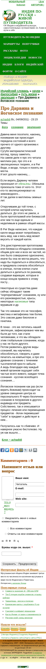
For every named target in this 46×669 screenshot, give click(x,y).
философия (9, 94)
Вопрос (14, 629)
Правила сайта (17, 638)
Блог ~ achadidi (12, 439)
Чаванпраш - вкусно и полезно (19, 601)
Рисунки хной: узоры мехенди (19, 618)
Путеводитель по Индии (21, 37)
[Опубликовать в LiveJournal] (26, 450)
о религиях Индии (18, 583)
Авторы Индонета (9, 634)
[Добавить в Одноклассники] (12, 450)
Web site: (21, 498)
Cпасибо (5, 629)
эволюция (7, 97)
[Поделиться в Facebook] (2, 450)
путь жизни (29, 94)
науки (36, 90)
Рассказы (10, 50)
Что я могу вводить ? (9, 507)
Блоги (19, 64)
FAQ (38, 638)
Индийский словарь (14, 90)
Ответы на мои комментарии (24, 533)
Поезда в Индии (15, 76)
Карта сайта (30, 638)
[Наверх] (35, 450)
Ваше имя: (22, 478)
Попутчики (30, 44)
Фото (24, 50)
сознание (17, 127)
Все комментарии (20, 528)
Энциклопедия (14, 57)
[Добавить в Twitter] (7, 450)
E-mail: (19, 488)
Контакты (5, 638)
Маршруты (11, 44)
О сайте (20, 71)
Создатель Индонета (28, 634)
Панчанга (30, 83)
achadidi (5, 119)
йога (5, 127)
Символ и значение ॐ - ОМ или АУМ (21, 591)
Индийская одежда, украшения (17, 82)
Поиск (23, 629)
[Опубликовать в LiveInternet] (30, 450)
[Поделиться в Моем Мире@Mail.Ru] (21, 450)
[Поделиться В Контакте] (16, 450)
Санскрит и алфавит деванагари (20, 611)
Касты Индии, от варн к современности (23, 614)
